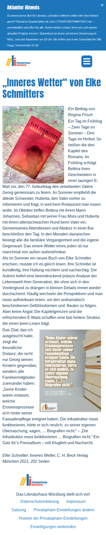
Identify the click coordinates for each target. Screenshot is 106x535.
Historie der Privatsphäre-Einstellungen (53, 518)
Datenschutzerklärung (39, 501)
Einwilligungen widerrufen (53, 527)
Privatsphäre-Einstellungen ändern (64, 510)
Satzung (19, 510)
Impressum (76, 501)
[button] (86, 61)
